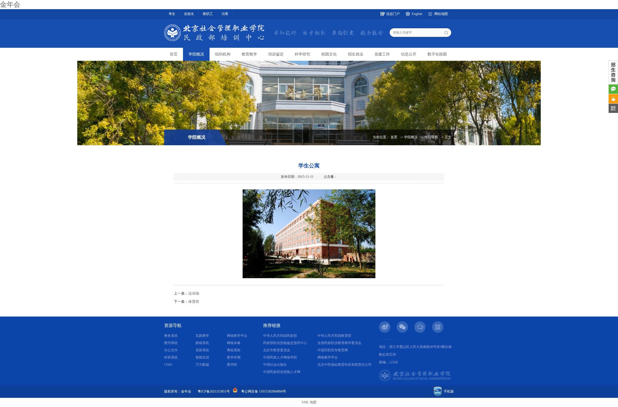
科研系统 (171, 357)
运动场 (193, 293)
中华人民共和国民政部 (280, 336)
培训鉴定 (276, 54)
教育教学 (249, 54)
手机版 (449, 391)
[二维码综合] (437, 323)
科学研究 (302, 54)
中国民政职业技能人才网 (281, 372)
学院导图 (431, 137)
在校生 (189, 14)
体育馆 (193, 302)
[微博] (385, 323)
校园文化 (329, 54)
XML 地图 (309, 402)
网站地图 (441, 14)
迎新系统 (202, 350)
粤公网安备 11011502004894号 (263, 391)
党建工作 (382, 54)
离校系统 (233, 350)
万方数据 (202, 364)
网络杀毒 (233, 343)
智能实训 (202, 357)
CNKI (168, 364)
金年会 (10, 4)
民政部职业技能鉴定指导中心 (285, 343)
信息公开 (408, 54)
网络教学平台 (237, 336)
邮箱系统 (202, 343)
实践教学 (202, 336)
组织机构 (223, 54)
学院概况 (196, 54)
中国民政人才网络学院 (280, 357)
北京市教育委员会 (276, 350)
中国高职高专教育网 (332, 350)
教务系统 (171, 336)
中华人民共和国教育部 (334, 336)
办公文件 (171, 350)
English (417, 14)
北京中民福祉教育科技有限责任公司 (344, 364)
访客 (225, 14)
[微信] (402, 323)
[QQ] (420, 323)
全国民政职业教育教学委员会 (339, 343)
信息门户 (393, 14)
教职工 (208, 14)
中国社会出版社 (275, 364)
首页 (173, 54)
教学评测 (233, 357)
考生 (172, 14)
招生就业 (355, 54)
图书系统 (171, 343)
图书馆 (232, 364)
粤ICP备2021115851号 (214, 391)
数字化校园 (437, 54)
